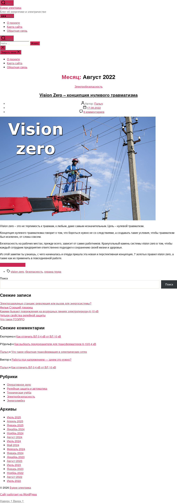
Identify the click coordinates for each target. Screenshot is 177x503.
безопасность (34, 272)
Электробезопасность (88, 86)
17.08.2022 (94, 108)
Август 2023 (14, 461)
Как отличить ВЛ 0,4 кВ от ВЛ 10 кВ (38, 336)
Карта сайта (14, 27)
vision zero (17, 272)
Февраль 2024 (16, 449)
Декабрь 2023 (16, 457)
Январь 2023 (15, 469)
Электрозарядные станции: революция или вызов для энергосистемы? (45, 303)
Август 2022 (14, 477)
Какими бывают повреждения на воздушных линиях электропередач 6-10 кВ (49, 311)
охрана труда (52, 272)
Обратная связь (17, 31)
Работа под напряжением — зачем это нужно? (41, 359)
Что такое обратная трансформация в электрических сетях (49, 352)
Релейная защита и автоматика (27, 389)
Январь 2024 (15, 453)
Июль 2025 (14, 417)
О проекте (13, 23)
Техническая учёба (19, 392)
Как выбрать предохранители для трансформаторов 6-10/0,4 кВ (55, 344)
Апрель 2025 (15, 421)
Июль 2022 (14, 481)
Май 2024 (13, 445)
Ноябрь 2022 (15, 473)
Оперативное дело (19, 385)
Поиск (4, 278)
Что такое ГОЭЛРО (12, 319)
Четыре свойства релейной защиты (23, 315)
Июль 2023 (14, 465)
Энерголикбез (16, 400)
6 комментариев (93, 112)
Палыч (98, 104)
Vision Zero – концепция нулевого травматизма (88, 95)
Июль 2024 (14, 441)
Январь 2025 (15, 425)
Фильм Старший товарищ (16, 307)
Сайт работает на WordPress (18, 494)
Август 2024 (14, 437)
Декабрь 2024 (16, 429)
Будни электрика (10, 8)
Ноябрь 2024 (15, 433)
